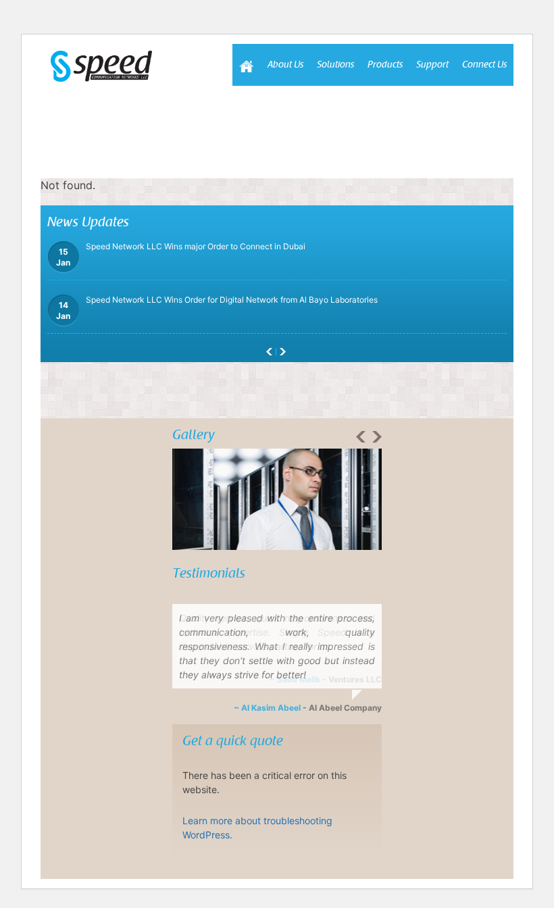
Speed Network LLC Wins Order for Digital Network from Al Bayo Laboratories (217, 269)
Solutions (335, 64)
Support (432, 64)
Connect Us (484, 64)
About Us (285, 64)
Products (385, 64)
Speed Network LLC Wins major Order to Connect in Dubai (180, 322)
